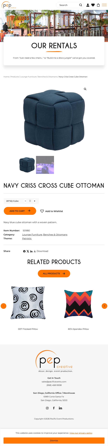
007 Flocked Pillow (28, 329)
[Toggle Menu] (104, 5)
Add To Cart (17, 211)
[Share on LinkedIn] (31, 251)
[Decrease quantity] (25, 201)
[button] (85, 89)
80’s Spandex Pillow (78, 329)
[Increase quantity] (34, 201)
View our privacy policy (80, 433)
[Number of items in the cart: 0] (98, 5)
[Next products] (104, 306)
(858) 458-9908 (54, 385)
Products (15, 77)
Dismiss (54, 440)
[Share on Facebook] (24, 251)
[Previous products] (3, 306)
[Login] (87, 5)
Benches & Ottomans (47, 77)
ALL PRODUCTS (51, 273)
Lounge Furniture (28, 77)
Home (6, 77)
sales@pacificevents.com (54, 381)
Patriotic (27, 238)
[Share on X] (27, 251)
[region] (54, 437)
